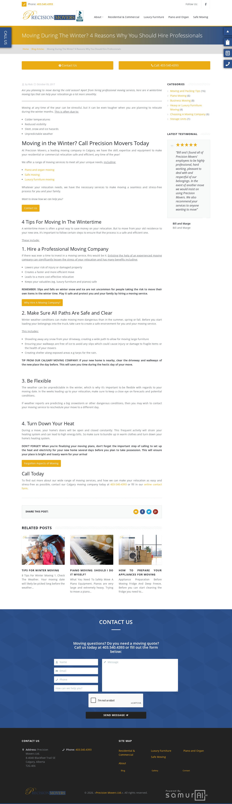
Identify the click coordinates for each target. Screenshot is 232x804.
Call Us (5, 38)
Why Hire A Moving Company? (42, 302)
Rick (30, 84)
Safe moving (32, 174)
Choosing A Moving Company (188, 114)
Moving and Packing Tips (185, 91)
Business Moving (180, 100)
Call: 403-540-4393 (166, 65)
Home (26, 48)
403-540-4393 (118, 484)
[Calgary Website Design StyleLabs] (187, 795)
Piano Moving (178, 95)
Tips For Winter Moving (40, 570)
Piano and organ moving (39, 169)
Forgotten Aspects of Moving (41, 463)
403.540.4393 (45, 4)
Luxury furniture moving (39, 179)
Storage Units (178, 119)
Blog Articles (38, 48)
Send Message (114, 715)
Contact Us (69, 65)
